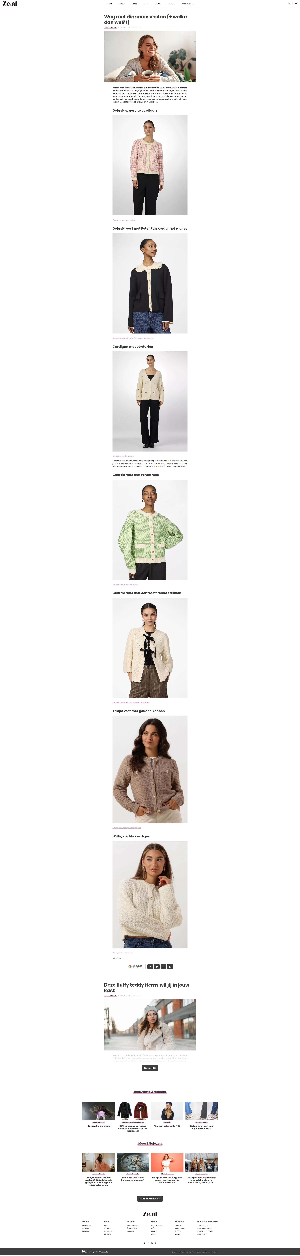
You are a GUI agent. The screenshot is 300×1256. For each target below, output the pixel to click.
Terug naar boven (148, 1198)
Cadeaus (130, 1231)
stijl (174, 88)
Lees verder (150, 1068)
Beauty (121, 3)
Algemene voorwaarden (202, 1252)
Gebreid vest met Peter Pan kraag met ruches (132, 338)
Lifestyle (158, 3)
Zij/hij (153, 1228)
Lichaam (107, 1234)
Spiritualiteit (179, 1228)
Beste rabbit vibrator (205, 1228)
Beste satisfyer (202, 1234)
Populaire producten (207, 1221)
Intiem (153, 1234)
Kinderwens (86, 1225)
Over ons (181, 1252)
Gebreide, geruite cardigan (124, 220)
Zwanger (85, 1228)
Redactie (174, 1252)
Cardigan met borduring (123, 456)
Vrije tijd (178, 1225)
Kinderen (85, 1231)
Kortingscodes (187, 3)
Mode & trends (110, 28)
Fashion (134, 3)
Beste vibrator (202, 1225)
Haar (106, 1225)
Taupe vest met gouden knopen (126, 827)
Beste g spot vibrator (205, 1231)
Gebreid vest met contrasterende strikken (131, 702)
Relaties (154, 1231)
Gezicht (107, 1228)
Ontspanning (109, 1231)
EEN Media (104, 1252)
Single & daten (156, 1225)
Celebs (178, 1231)
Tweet (157, 966)
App (170, 966)
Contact (214, 1252)
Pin (163, 966)
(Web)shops (132, 1228)
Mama (109, 3)
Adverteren (189, 1252)
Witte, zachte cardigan (122, 953)
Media (177, 1234)
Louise (139, 28)
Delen (150, 966)
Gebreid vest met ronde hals (125, 584)
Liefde (146, 3)
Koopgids (171, 3)
